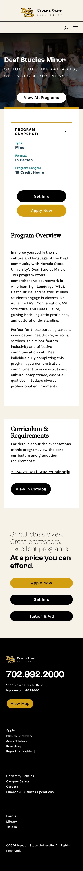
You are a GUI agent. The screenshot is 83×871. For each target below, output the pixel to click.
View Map (20, 703)
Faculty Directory (19, 735)
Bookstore (13, 746)
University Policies (20, 776)
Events (11, 816)
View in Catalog (31, 489)
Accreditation (16, 741)
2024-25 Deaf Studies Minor (38, 471)
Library (11, 821)
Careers (12, 786)
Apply (10, 730)
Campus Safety (17, 781)
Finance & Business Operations (30, 792)
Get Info (41, 196)
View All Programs (41, 97)
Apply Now (41, 210)
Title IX (11, 827)
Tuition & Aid (41, 616)
